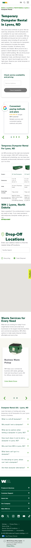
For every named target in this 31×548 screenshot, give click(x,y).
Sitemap (4, 524)
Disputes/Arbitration (7, 530)
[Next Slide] (26, 398)
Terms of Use (5, 526)
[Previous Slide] (4, 398)
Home (3, 8)
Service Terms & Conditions (10, 528)
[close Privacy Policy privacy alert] (23, 541)
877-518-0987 (5, 219)
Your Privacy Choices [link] (11, 536)
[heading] (15, 419)
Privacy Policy (10, 546)
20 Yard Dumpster (17, 174)
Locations (10, 8)
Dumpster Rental (7, 9)
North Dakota (19, 8)
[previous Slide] (3, 137)
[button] (28, 2)
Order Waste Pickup (10, 381)
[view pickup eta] (21, 2)
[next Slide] (27, 137)
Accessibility (20, 530)
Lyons (26, 8)
